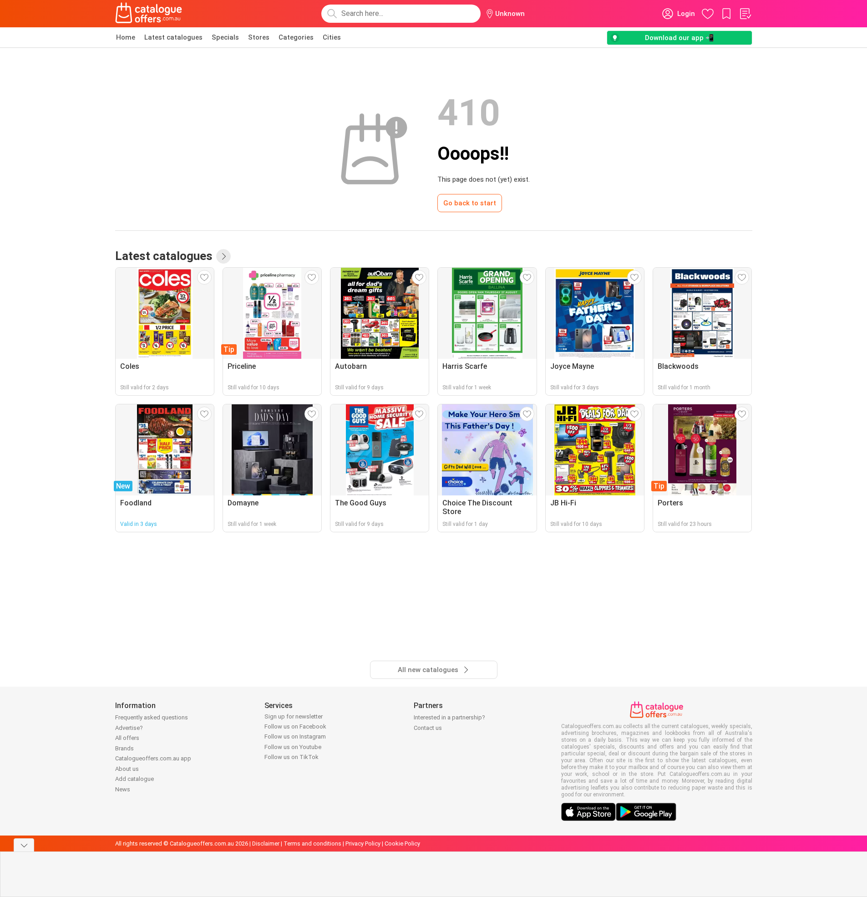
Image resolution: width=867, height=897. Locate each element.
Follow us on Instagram (295, 736)
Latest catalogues (173, 37)
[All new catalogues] (223, 256)
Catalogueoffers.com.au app (153, 758)
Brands (124, 748)
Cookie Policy (402, 843)
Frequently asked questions (151, 717)
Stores (258, 37)
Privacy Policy (362, 843)
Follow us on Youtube (292, 747)
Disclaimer (265, 843)
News (122, 789)
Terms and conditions (312, 843)
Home (125, 37)
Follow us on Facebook (295, 726)
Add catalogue (134, 778)
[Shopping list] (745, 13)
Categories (296, 37)
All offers (127, 737)
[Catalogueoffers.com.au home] (149, 13)
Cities (332, 37)
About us (127, 768)
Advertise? (129, 727)
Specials (225, 37)
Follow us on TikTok (291, 757)
